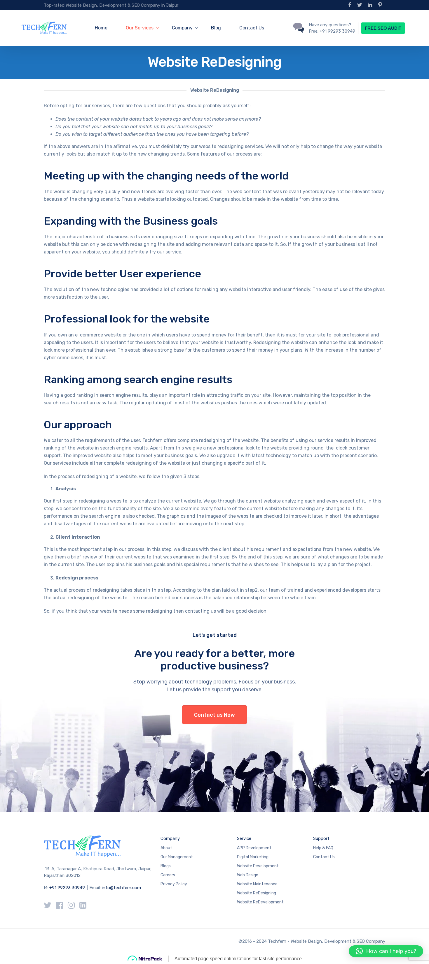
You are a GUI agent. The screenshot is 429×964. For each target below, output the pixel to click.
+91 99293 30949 (67, 887)
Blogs (166, 865)
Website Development (258, 865)
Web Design (247, 875)
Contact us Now (214, 715)
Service (244, 838)
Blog (216, 28)
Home (101, 28)
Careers (168, 875)
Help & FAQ (323, 847)
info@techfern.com (121, 887)
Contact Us (251, 28)
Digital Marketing (252, 856)
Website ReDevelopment (260, 902)
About (166, 847)
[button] (386, 951)
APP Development (254, 847)
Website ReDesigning (256, 893)
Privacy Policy (174, 884)
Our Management (177, 856)
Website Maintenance (257, 884)
